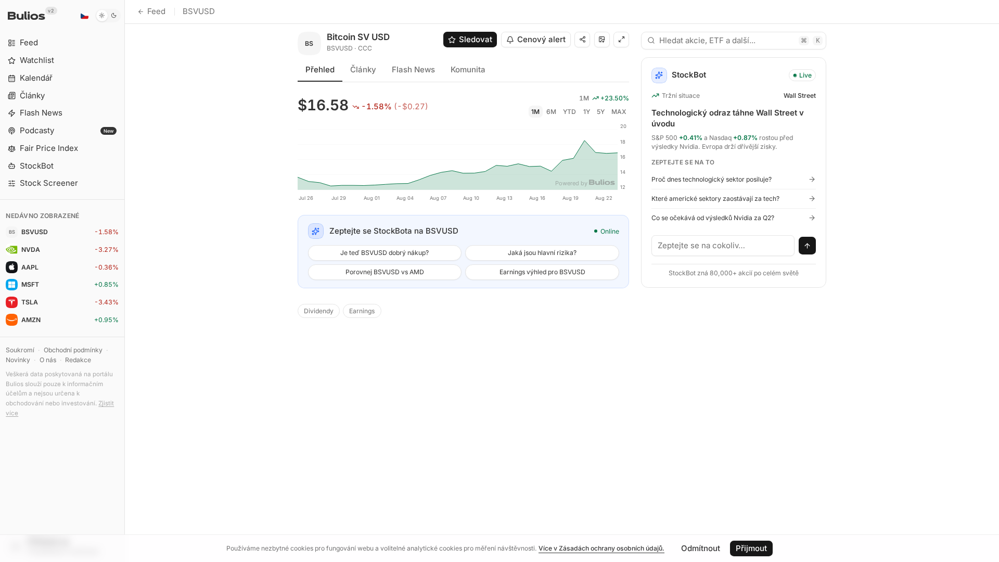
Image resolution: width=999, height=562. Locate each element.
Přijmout (751, 548)
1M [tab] (535, 112)
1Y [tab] (586, 112)
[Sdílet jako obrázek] (602, 39)
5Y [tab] (601, 112)
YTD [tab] (569, 112)
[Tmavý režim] (108, 15)
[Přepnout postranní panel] (125, 281)
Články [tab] (363, 69)
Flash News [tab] (413, 69)
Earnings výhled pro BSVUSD (542, 272)
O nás (48, 360)
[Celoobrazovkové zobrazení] (621, 39)
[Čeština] (84, 15)
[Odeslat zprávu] (807, 245)
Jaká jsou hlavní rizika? (542, 253)
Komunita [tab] (468, 69)
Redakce (78, 360)
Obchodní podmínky (73, 350)
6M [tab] (551, 112)
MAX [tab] (618, 112)
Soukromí (20, 350)
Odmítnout (700, 548)
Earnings (362, 311)
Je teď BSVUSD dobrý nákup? (384, 253)
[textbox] (723, 245)
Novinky (18, 360)
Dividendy (319, 311)
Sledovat (475, 39)
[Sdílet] (582, 39)
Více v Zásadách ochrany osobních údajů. (601, 548)
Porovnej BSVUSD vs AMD (384, 272)
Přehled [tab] (320, 69)
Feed (156, 11)
